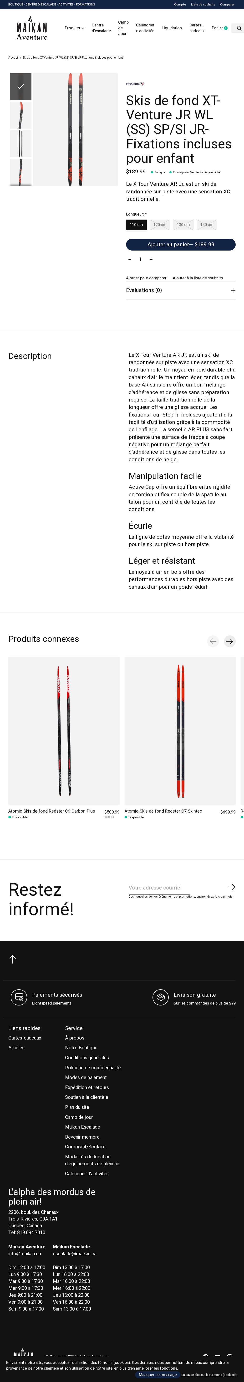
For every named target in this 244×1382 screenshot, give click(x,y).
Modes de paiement (86, 1077)
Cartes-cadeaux (196, 28)
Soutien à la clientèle (86, 1097)
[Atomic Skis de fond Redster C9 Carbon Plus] (64, 731)
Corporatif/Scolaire (85, 1146)
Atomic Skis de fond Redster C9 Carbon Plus (51, 811)
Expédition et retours (87, 1087)
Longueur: (136, 214)
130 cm (183, 225)
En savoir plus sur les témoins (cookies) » (210, 1375)
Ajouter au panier (180, 244)
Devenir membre (82, 1137)
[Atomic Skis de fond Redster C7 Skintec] (180, 731)
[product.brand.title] (180, 84)
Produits (72, 28)
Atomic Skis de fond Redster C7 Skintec (163, 811)
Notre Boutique (81, 1047)
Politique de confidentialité (93, 1067)
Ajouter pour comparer (146, 278)
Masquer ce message (158, 1375)
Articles (16, 1047)
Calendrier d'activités (145, 28)
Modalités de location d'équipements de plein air (92, 1160)
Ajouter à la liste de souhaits (198, 278)
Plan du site (77, 1107)
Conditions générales (87, 1057)
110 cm (136, 225)
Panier (221, 28)
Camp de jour (79, 1117)
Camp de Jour (123, 28)
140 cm (207, 225)
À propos (74, 1038)
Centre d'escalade (101, 28)
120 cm (160, 225)
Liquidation (172, 28)
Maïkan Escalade (82, 1127)
